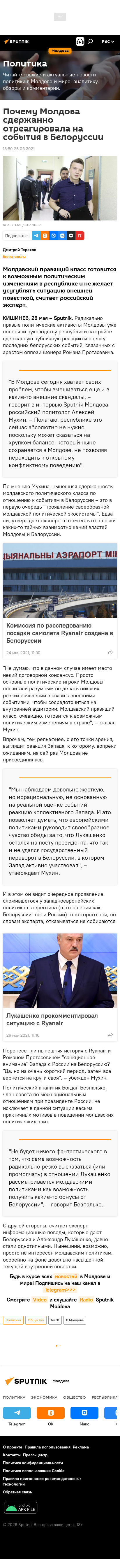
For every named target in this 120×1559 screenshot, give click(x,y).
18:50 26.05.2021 (19, 148)
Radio (86, 1299)
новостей (66, 1276)
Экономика (44, 1397)
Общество (36, 1320)
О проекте (12, 1447)
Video (40, 1299)
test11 (55, 1320)
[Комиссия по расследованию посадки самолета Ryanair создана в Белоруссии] (60, 580)
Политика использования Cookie (34, 1470)
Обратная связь (17, 1492)
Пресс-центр (35, 1455)
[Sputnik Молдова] (17, 43)
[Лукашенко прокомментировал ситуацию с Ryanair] (60, 970)
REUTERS (14, 225)
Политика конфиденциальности (33, 1462)
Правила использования (47, 1447)
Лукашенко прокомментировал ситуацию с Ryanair (52, 1019)
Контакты (12, 1455)
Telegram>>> (60, 1289)
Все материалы (14, 257)
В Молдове (75, 1320)
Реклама (81, 1447)
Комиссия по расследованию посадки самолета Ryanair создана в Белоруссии (59, 632)
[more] (110, 652)
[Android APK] (20, 1508)
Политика (13, 1320)
